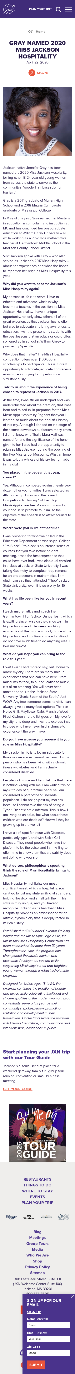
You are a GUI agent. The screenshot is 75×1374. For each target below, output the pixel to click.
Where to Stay (37, 1191)
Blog (37, 1232)
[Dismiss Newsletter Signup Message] (73, 1296)
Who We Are (37, 1255)
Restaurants (37, 1179)
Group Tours (37, 1243)
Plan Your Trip (40, 9)
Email (31, 1332)
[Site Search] (58, 9)
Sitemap (37, 1273)
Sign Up (34, 1312)
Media (37, 1249)
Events (37, 1197)
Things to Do (37, 1185)
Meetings (37, 1237)
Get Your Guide (17, 1089)
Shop (37, 1261)
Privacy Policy (37, 1267)
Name (31, 1318)
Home (41, 31)
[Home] (9, 9)
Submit (36, 1364)
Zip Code (33, 1346)
